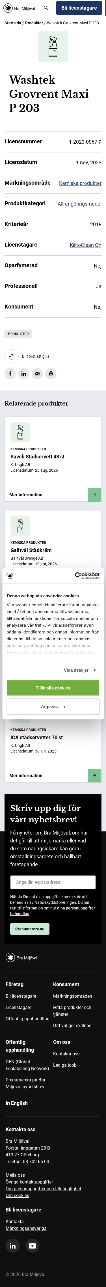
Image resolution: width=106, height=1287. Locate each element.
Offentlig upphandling (27, 1018)
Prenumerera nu (29, 929)
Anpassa (50, 706)
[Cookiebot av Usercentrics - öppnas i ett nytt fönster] (75, 575)
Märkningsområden (72, 996)
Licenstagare (18, 1007)
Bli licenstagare (79, 8)
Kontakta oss (66, 1054)
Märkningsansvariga (26, 1228)
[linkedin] (13, 1246)
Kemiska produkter (80, 183)
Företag (14, 984)
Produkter (34, 23)
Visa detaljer (76, 669)
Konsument (66, 984)
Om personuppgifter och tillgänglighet (43, 1188)
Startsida (13, 23)
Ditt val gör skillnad (72, 1025)
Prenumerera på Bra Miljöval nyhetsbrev (25, 1083)
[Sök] (46, 8)
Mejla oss (15, 1175)
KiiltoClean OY (85, 245)
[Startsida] (21, 8)
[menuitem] (29, 1007)
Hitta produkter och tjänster (72, 1011)
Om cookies (17, 1195)
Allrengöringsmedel (79, 204)
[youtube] (32, 1246)
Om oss (61, 1042)
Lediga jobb (65, 1065)
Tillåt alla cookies (53, 687)
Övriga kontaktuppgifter (29, 1182)
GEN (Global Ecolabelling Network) (27, 1065)
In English (17, 1103)
